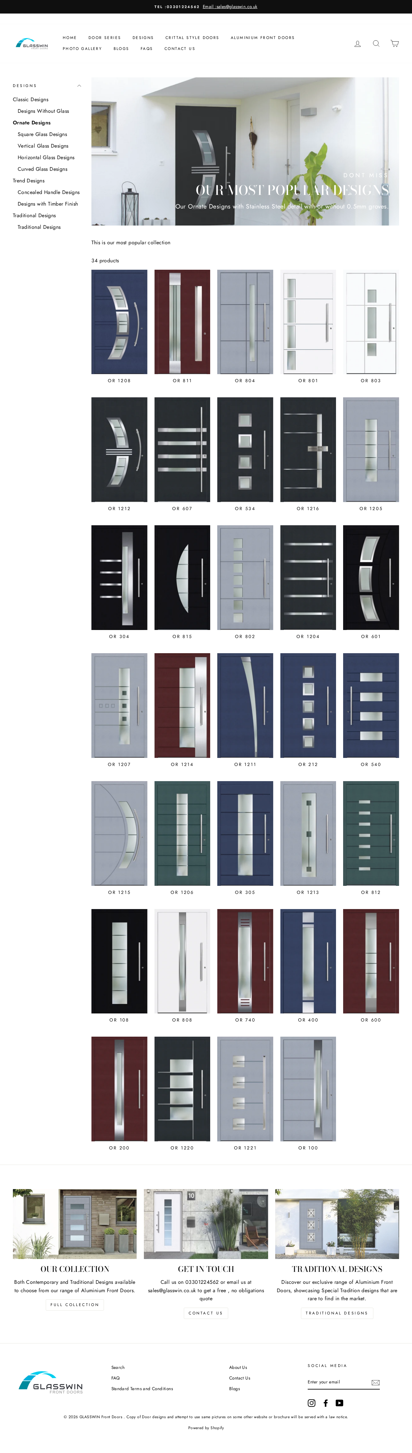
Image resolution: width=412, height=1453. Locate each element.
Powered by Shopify (206, 1428)
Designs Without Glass (43, 111)
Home (70, 38)
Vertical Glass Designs (43, 146)
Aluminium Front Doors (263, 38)
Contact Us (179, 49)
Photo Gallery (82, 49)
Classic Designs (30, 99)
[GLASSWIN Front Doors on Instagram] (311, 1403)
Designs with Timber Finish (48, 204)
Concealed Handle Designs (49, 192)
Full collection (75, 1305)
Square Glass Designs (42, 134)
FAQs (147, 49)
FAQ (115, 1378)
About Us (238, 1367)
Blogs (121, 49)
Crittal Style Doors (192, 38)
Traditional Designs (34, 215)
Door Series (105, 38)
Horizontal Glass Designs (46, 157)
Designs (143, 38)
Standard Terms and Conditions (142, 1388)
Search (118, 1367)
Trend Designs (28, 180)
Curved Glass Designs (42, 169)
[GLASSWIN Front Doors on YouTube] (339, 1403)
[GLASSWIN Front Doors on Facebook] (326, 1403)
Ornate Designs (32, 122)
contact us (206, 1313)
